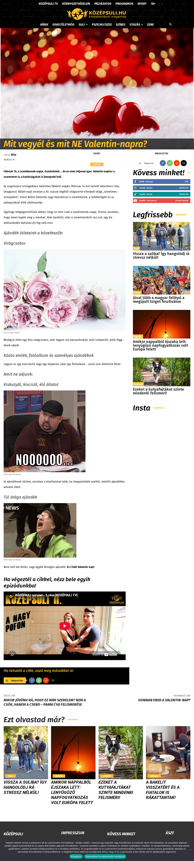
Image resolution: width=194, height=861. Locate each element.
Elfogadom (76, 856)
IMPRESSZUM (72, 833)
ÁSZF (170, 833)
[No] (190, 849)
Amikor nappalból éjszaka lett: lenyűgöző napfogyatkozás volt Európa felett (160, 345)
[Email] (184, 163)
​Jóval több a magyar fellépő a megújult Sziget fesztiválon (158, 300)
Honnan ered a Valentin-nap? (164, 700)
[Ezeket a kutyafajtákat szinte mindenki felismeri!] (161, 372)
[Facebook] (163, 163)
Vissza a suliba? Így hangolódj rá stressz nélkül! (161, 255)
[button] (170, 24)
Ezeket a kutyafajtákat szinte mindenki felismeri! (158, 391)
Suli (136, 248)
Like (186, 181)
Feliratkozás (181, 200)
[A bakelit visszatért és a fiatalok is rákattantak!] (168, 752)
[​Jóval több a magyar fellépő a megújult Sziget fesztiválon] (161, 280)
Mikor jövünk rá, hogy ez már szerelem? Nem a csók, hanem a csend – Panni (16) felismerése (45, 702)
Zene (137, 292)
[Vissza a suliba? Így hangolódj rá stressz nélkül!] (161, 236)
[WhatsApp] (170, 163)
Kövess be (183, 188)
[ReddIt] (177, 163)
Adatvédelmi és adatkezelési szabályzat (105, 856)
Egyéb (138, 336)
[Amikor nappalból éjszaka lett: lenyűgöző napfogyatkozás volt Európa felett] (161, 324)
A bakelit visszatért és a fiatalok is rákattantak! (163, 790)
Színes (96, 164)
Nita (13, 154)
